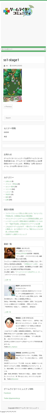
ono (7, 65)
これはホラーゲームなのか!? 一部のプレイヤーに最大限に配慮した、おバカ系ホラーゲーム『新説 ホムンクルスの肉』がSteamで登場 (24, 229)
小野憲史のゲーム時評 (30, 264)
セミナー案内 (10, 186)
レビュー (8, 192)
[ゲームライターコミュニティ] (18, 11)
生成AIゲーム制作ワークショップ (16, 234)
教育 (7, 197)
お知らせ (8, 181)
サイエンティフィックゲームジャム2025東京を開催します (24, 218)
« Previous (8, 106)
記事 (7, 200)
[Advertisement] (23, 33)
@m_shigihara (12, 347)
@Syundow (14, 379)
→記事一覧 (7, 280)
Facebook (7, 393)
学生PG (8, 194)
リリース (8, 189)
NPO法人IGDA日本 (21, 253)
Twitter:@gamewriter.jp (12, 398)
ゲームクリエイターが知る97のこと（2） (28, 272)
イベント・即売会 (11, 184)
